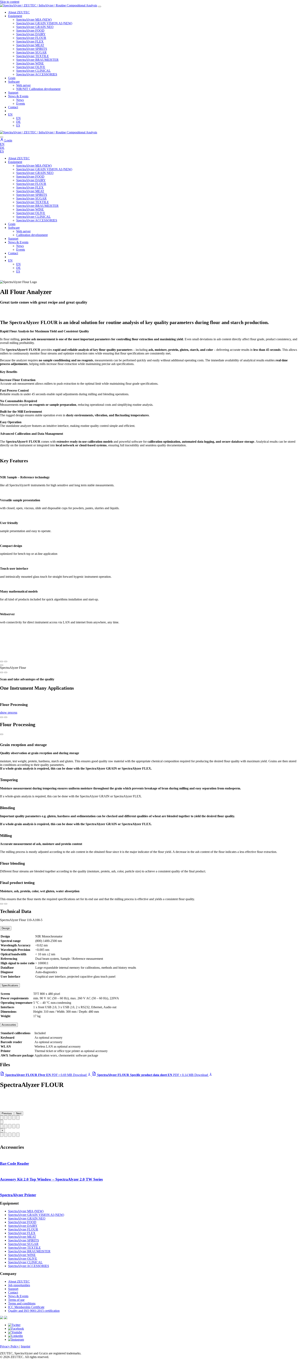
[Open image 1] (1, 1126)
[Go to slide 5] (17, 1118)
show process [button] (8, 712)
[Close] (1, 734)
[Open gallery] (1, 1122)
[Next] (5, 672)
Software (14, 81)
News (20, 100)
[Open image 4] (13, 1126)
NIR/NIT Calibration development (38, 89)
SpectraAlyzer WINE (30, 63)
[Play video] (1, 665)
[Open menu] (99, 6)
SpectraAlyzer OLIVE (30, 67)
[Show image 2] (5, 1135)
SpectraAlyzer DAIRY (31, 34)
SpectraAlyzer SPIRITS (31, 48)
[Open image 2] (5, 1126)
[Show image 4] (13, 1135)
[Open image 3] (9, 1126)
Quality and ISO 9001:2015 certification (34, 1310)
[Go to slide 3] (9, 1118)
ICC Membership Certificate (26, 1307)
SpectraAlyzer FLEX (30, 41)
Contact (13, 107)
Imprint (25, 1346)
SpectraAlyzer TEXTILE (32, 56)
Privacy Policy (9, 1346)
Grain (11, 224)
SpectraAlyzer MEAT (30, 45)
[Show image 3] (9, 1135)
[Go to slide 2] (5, 1118)
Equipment (15, 16)
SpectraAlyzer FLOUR (31, 38)
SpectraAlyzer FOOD (30, 30)
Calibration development (32, 235)
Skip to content (9, 1)
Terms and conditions (21, 1303)
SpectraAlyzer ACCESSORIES (36, 74)
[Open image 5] (17, 1126)
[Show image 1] (1, 1135)
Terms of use (16, 1299)
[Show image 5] (17, 1135)
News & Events (18, 96)
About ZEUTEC (19, 12)
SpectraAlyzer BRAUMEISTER (37, 59)
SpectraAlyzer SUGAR (31, 52)
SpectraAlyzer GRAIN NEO (35, 27)
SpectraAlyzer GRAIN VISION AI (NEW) (44, 23)
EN (10, 114)
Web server (23, 85)
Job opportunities (19, 1285)
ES (18, 125)
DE (18, 121)
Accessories (9, 1024)
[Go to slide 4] (13, 1118)
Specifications (10, 985)
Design (6, 928)
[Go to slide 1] (1, 1118)
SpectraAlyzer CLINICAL (33, 70)
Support (13, 92)
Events (20, 103)
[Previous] (1, 672)
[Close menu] (1, 137)
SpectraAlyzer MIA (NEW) (34, 19)
